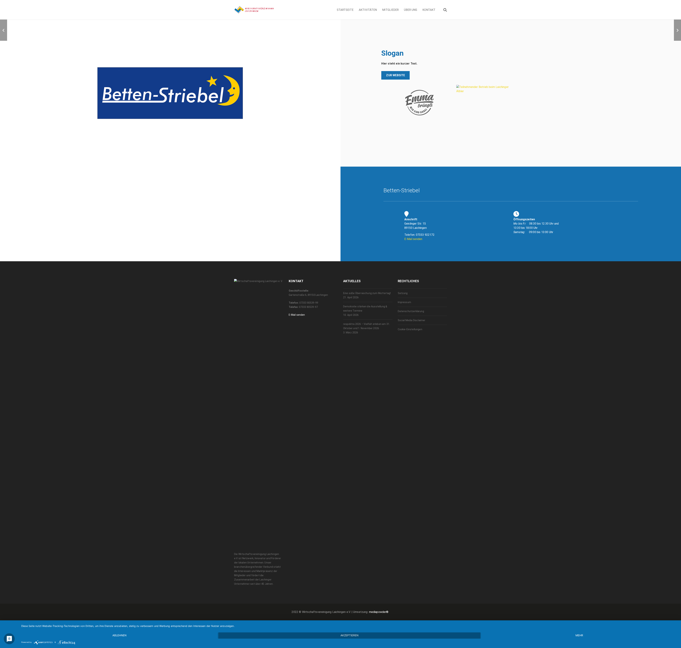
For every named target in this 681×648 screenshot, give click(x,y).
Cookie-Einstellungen (410, 329)
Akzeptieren (349, 635)
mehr (579, 635)
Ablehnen (119, 635)
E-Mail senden (413, 239)
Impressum (404, 302)
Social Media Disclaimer (411, 320)
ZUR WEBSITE (395, 75)
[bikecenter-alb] (3, 30)
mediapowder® (379, 612)
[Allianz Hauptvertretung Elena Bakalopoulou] (677, 30)
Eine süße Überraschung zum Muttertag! (367, 293)
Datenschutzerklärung (411, 311)
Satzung (403, 293)
